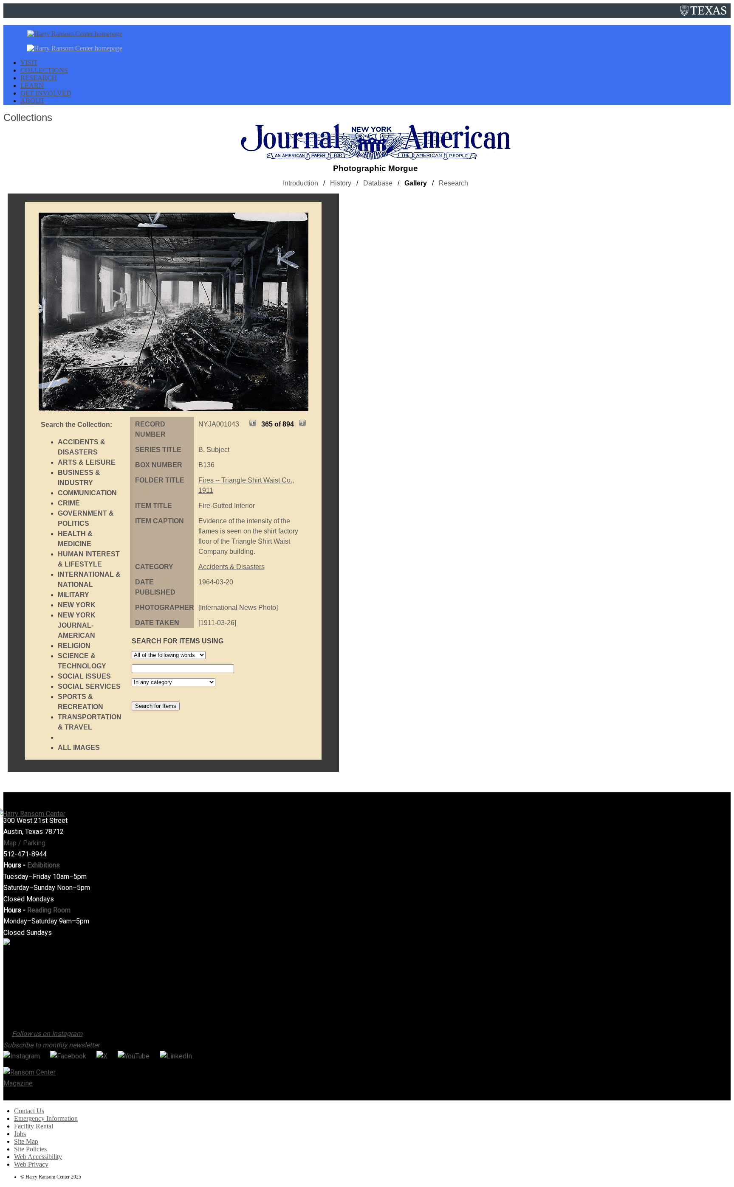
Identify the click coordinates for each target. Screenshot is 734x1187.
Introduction (300, 183)
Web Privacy (31, 1164)
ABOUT (32, 100)
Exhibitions (43, 865)
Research (453, 183)
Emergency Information (46, 1118)
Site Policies (30, 1149)
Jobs (20, 1133)
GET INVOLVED (45, 93)
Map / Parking (24, 843)
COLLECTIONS (44, 70)
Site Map (26, 1141)
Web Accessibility (38, 1156)
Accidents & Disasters (231, 566)
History (340, 183)
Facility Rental (33, 1126)
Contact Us (29, 1110)
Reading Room (49, 910)
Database (377, 183)
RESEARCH (38, 77)
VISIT (29, 62)
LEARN (32, 85)
